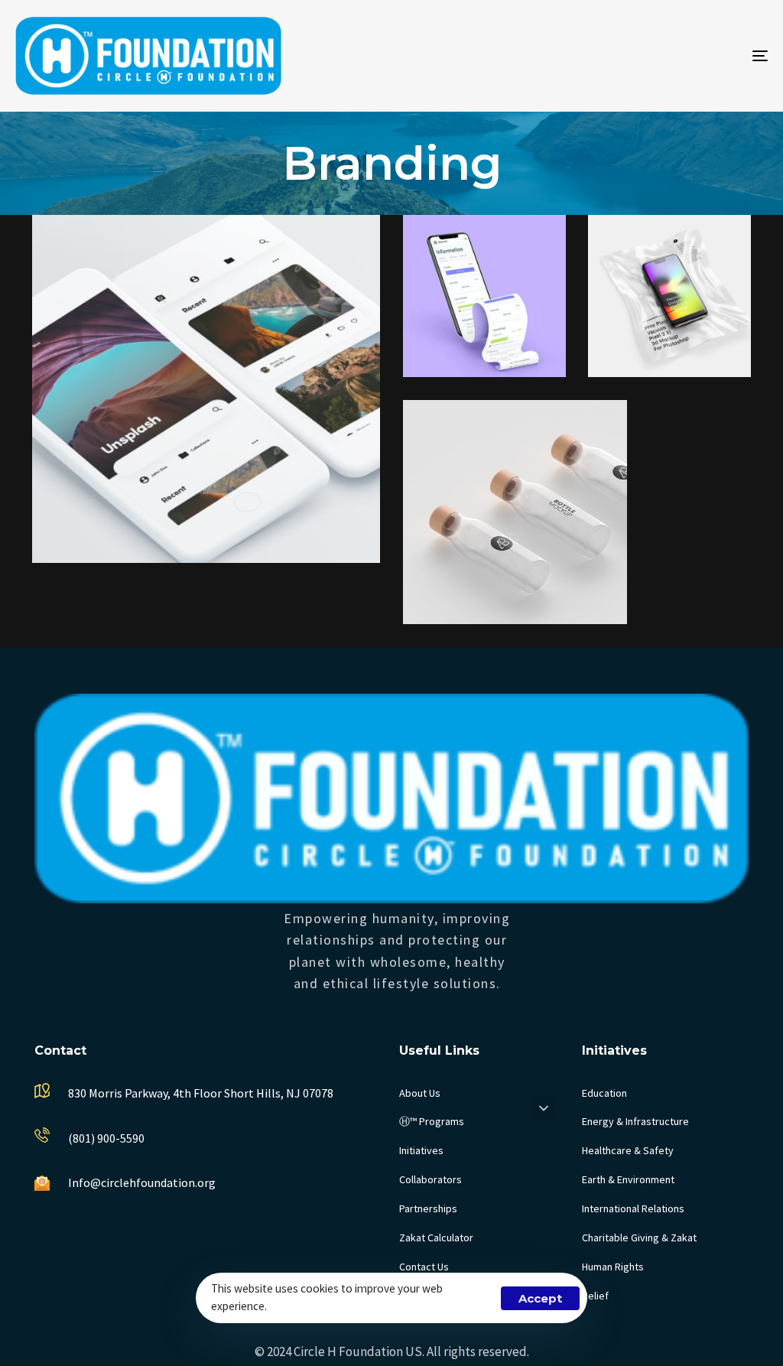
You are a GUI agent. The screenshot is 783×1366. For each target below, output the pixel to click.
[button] (543, 1108)
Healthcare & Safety (628, 1150)
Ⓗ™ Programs (431, 1121)
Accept (540, 1298)
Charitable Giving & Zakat (639, 1237)
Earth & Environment (628, 1179)
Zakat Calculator (436, 1237)
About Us (419, 1093)
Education (604, 1093)
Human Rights (613, 1266)
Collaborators (430, 1179)
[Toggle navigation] (642, 56)
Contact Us (424, 1266)
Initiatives (421, 1150)
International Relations (633, 1208)
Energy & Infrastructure (635, 1121)
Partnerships (428, 1208)
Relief (595, 1296)
